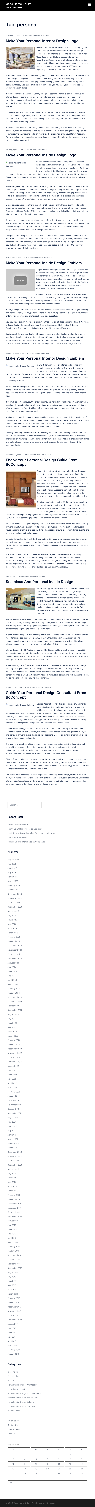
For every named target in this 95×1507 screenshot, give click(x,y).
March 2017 (13, 1345)
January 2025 (14, 941)
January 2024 (14, 993)
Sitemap (11, 1433)
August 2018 (13, 1272)
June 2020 (12, 1178)
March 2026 (13, 881)
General (11, 1380)
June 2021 (12, 1126)
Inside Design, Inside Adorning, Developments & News (31, 833)
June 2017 (12, 1332)
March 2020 (13, 1190)
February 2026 (14, 885)
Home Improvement (16, 1389)
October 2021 (14, 1109)
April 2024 (12, 980)
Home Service (14, 1410)
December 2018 (14, 1255)
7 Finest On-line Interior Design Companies (26, 842)
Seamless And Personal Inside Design (39, 581)
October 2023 (14, 1006)
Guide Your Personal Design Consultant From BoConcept (46, 694)
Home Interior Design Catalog (37, 455)
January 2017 (13, 1354)
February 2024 (14, 988)
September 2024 (15, 958)
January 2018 (13, 1302)
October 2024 (14, 954)
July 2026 (12, 864)
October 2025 (14, 902)
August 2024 (13, 963)
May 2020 (12, 1182)
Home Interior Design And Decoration (24, 1393)
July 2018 (12, 1277)
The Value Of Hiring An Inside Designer (24, 829)
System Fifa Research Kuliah (20, 824)
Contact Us (12, 1425)
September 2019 (15, 1216)
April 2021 (12, 1135)
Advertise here (14, 1421)
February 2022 (14, 1092)
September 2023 (15, 1010)
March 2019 (13, 1242)
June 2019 (12, 1229)
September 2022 (15, 1062)
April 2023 (12, 1031)
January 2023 (14, 1044)
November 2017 (14, 1311)
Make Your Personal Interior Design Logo (42, 41)
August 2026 (13, 859)
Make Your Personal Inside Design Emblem (44, 263)
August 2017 (13, 1324)
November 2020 (15, 1156)
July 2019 (12, 1225)
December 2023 (15, 997)
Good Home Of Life (18, 4)
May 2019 (12, 1234)
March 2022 (13, 1087)
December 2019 (14, 1203)
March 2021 (13, 1139)
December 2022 (15, 1049)
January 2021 (13, 1147)
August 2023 (13, 1014)
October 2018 (14, 1264)
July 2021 (12, 1122)
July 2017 (12, 1328)
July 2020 (12, 1173)
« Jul (10, 1482)
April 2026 (12, 877)
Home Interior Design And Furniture (23, 1397)
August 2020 (13, 1169)
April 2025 (12, 928)
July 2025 (12, 915)
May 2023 (12, 1027)
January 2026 (14, 890)
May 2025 (12, 924)
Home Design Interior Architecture (23, 1385)
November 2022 (15, 1053)
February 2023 (14, 1040)
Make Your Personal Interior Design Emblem (45, 358)
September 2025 (15, 907)
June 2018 (12, 1281)
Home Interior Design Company (37, 35)
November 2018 (15, 1259)
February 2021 (14, 1143)
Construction (13, 1376)
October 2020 (14, 1160)
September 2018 (15, 1268)
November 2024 (15, 950)
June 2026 (12, 868)
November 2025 (15, 898)
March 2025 (13, 933)
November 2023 (15, 1001)
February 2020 (14, 1195)
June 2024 (12, 971)
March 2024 (13, 984)
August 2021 (13, 1117)
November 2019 (15, 1208)
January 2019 (13, 1251)
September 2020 (15, 1165)
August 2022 (13, 1066)
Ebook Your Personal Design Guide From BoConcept (42, 462)
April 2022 (12, 1083)
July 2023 (12, 1018)
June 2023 (12, 1023)
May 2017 (12, 1337)
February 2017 (14, 1350)
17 (13, 1469)
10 (13, 1464)
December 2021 (14, 1100)
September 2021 (15, 1113)
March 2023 (13, 1036)
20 (47, 1469)
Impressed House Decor (18, 837)
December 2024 (15, 945)
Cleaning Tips (13, 1372)
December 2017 (14, 1307)
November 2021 (15, 1105)
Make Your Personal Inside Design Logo (41, 155)
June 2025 (12, 920)
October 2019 (14, 1212)
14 (59, 1464)
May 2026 (12, 872)
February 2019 (14, 1246)
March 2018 (13, 1294)
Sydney (53, 1503)
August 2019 (13, 1221)
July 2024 (12, 967)
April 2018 (12, 1289)
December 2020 (15, 1152)
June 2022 (12, 1074)
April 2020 (12, 1186)
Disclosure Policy (15, 1429)
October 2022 (14, 1057)
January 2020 (14, 1199)
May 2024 (12, 975)
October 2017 (13, 1315)
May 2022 (12, 1079)
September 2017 (15, 1319)
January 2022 (14, 1096)
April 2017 (12, 1341)
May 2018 (12, 1285)
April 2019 (12, 1238)
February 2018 (14, 1298)
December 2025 (15, 894)
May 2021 (12, 1130)
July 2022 (12, 1070)
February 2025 (14, 937)
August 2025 (13, 911)
